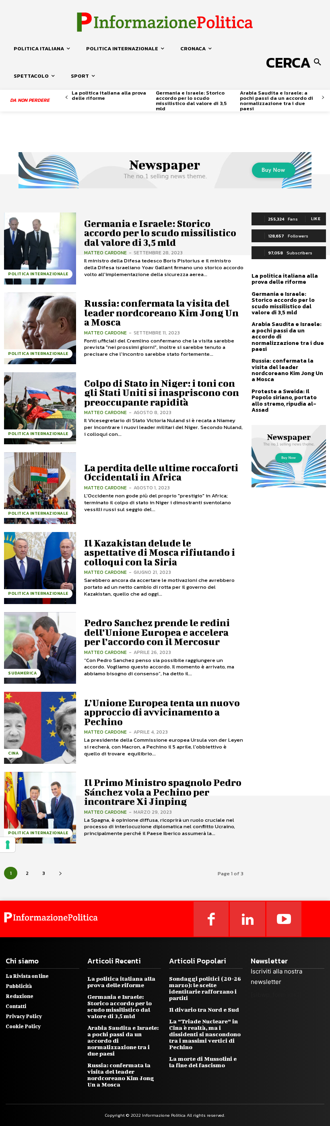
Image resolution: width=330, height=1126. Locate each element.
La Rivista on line (27, 976)
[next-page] (323, 98)
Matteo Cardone (105, 252)
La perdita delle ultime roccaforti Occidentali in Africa (161, 472)
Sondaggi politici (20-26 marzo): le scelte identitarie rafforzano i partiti (205, 988)
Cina (13, 753)
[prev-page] (67, 98)
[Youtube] (284, 919)
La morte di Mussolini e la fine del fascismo (203, 1061)
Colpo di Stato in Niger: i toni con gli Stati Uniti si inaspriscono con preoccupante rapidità (161, 392)
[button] (295, 62)
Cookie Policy (23, 1026)
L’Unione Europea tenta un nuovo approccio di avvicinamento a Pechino (162, 712)
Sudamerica (22, 673)
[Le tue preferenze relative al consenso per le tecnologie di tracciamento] (7, 844)
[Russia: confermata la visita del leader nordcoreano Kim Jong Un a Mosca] (40, 329)
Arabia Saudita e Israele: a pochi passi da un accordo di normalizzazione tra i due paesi (276, 100)
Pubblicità (19, 986)
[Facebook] (211, 919)
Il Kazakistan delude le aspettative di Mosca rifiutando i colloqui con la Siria (159, 552)
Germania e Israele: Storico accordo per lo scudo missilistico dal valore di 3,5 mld (191, 100)
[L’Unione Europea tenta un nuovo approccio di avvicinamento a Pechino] (40, 728)
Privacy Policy (24, 1016)
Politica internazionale (38, 274)
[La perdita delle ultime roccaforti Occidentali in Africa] (40, 488)
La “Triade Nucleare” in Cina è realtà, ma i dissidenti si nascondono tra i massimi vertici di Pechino (205, 1034)
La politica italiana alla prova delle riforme (109, 95)
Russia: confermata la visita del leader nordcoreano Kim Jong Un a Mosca (161, 312)
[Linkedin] (247, 919)
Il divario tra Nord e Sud (204, 1009)
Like (315, 219)
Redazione (19, 996)
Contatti (16, 1006)
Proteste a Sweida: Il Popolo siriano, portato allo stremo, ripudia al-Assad (284, 400)
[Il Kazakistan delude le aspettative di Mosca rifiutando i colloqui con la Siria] (40, 568)
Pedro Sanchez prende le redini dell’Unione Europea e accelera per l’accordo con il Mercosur (157, 632)
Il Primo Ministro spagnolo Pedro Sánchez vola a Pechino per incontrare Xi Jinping (162, 792)
